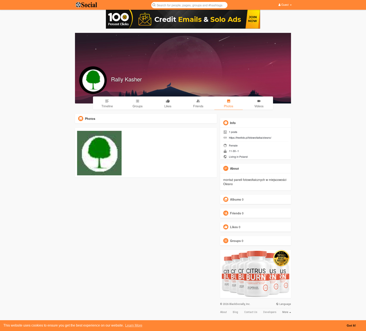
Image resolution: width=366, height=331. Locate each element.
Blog (235, 312)
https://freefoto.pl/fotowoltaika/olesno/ (250, 137)
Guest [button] (285, 5)
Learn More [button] (133, 325)
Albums (235, 199)
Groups (235, 240)
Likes (234, 227)
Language (285, 304)
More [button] (285, 312)
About (223, 312)
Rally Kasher (126, 79)
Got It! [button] (351, 325)
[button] (189, 4)
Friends (235, 213)
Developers (269, 312)
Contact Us (250, 312)
